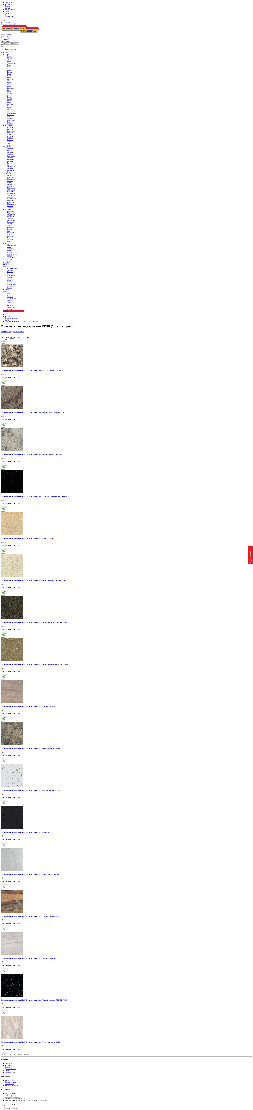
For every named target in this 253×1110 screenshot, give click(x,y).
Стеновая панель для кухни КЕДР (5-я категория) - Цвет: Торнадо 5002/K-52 (28, 958)
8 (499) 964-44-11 (6, 34)
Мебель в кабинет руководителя (11, 295)
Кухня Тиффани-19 (11, 62)
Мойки (9, 118)
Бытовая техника (10, 123)
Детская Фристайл (10, 176)
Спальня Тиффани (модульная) (11, 154)
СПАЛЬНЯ (7, 147)
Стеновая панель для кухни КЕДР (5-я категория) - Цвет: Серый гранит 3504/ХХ (30, 874)
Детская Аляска (10, 185)
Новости (8, 13)
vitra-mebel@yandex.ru (12, 1097)
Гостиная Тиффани (10, 137)
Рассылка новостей (11, 1085)
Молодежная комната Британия (11, 200)
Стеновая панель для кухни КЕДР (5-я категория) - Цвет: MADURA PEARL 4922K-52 (31, 454)
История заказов (10, 1082)
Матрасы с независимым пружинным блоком (11, 284)
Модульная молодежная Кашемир (11, 189)
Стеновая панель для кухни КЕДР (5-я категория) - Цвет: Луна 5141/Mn (26, 832)
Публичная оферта (11, 1072)
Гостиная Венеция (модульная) (11, 129)
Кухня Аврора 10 (9, 109)
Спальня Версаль (10, 149)
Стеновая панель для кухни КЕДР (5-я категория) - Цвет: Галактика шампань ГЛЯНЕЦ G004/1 (35, 664)
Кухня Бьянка (9, 74)
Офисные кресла (10, 308)
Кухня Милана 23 (10, 93)
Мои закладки (9, 1084)
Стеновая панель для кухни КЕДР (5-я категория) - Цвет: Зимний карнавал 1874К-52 (31, 748)
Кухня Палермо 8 (10, 104)
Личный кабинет (10, 1080)
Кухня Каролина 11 (10, 88)
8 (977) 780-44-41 (6, 36)
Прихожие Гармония (10, 237)
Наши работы (9, 17)
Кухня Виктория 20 (10, 79)
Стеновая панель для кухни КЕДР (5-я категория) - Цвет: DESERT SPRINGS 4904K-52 (32, 370)
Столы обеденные (11, 256)
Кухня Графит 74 (9, 57)
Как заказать (9, 4)
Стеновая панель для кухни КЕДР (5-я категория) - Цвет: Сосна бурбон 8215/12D (30, 916)
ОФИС (5, 291)
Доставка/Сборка (10, 9)
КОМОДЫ (6, 265)
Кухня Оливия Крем (9, 98)
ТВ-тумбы (9, 144)
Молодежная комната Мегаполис (11, 180)
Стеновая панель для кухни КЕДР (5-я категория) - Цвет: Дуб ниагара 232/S (28, 706)
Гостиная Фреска (10, 140)
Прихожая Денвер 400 (10, 223)
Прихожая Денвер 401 (10, 229)
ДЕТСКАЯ (7, 174)
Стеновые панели (10, 115)
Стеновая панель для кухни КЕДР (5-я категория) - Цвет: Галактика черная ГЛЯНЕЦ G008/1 (34, 622)
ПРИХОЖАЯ (7, 209)
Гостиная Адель (10, 133)
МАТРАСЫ (7, 266)
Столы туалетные (10, 260)
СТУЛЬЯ (6, 263)
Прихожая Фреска (10, 233)
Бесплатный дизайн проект (12, 331)
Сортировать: (5, 337)
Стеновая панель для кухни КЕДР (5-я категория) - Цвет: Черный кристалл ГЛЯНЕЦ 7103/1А (34, 1000)
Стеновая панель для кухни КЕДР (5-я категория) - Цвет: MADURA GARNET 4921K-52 (32, 412)
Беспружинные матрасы (12, 269)
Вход (3, 20)
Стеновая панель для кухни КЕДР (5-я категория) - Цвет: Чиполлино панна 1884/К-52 (31, 1042)
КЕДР (7, 320)
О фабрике (8, 2)
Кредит (7, 8)
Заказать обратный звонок (9, 38)
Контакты (8, 15)
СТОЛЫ (6, 243)
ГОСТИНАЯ (7, 125)
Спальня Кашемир (10, 158)
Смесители (11, 120)
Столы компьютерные (12, 253)
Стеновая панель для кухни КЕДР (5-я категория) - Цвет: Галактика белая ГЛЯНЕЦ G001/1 (34, 580)
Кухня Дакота (9, 83)
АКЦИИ (6, 311)
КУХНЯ (6, 54)
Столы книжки (10, 249)
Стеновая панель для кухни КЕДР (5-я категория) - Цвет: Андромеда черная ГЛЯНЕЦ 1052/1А (35, 496)
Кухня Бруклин (10, 71)
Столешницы (11, 113)
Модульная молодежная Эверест (11, 195)
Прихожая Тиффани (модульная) (11, 218)
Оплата (7, 6)
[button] (250, 555)
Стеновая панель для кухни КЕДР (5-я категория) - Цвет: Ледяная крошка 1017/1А (30, 790)
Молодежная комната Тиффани (11, 205)
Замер (7, 11)
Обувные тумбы (10, 240)
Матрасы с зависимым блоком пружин (11, 275)
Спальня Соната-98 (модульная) (11, 170)
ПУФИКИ (6, 289)
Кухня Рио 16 (9, 66)
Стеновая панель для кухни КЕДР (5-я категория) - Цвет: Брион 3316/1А (27, 538)
